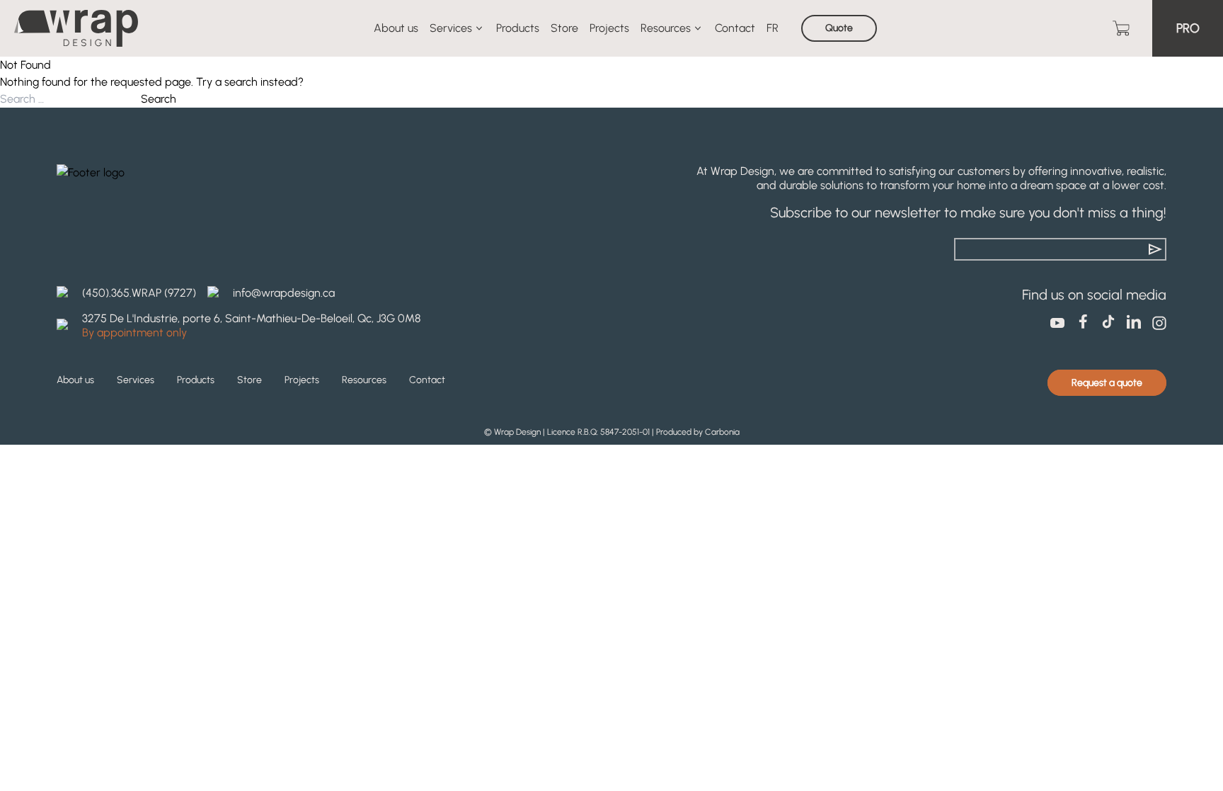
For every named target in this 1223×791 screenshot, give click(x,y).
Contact (735, 28)
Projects (609, 28)
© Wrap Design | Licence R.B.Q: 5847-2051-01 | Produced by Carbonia (612, 432)
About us (396, 28)
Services (451, 28)
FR (772, 28)
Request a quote (1107, 383)
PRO (1188, 28)
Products (517, 28)
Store (564, 28)
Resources (666, 28)
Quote (839, 28)
